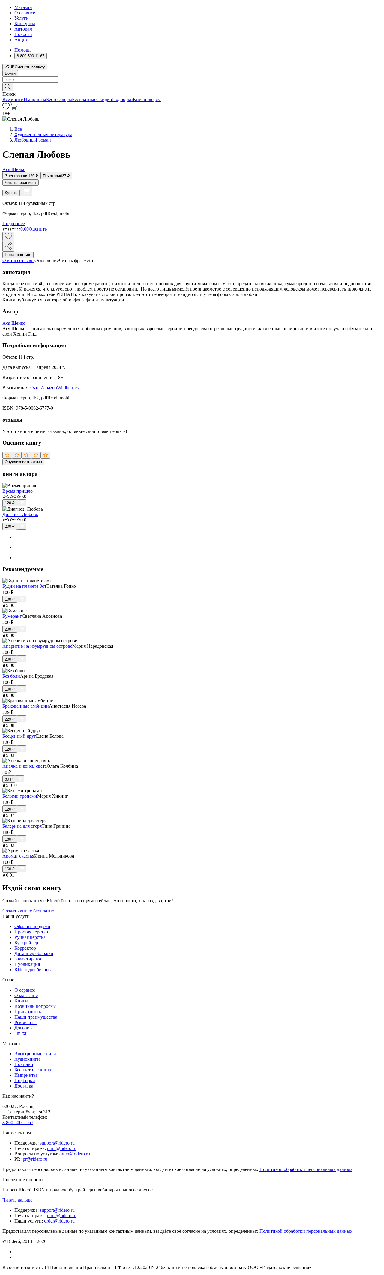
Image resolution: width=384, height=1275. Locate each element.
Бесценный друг (19, 736)
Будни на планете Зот (24, 586)
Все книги (13, 99)
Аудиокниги (27, 1059)
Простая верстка (31, 931)
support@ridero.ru (57, 1142)
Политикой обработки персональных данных (306, 1169)
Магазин (23, 7)
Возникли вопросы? (35, 1006)
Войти (10, 73)
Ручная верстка (30, 937)
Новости (23, 34)
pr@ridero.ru (35, 1159)
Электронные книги (35, 1053)
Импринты (35, 99)
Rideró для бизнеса (33, 969)
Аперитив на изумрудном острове (37, 646)
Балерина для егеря (22, 826)
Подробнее (13, 223)
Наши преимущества (35, 1017)
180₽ (10, 839)
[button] (192, 86)
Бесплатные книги (33, 1069)
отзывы (26, 260)
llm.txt (20, 1033)
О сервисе (24, 12)
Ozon (35, 387)
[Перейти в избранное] (6, 108)
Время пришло (17, 491)
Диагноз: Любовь (20, 514)
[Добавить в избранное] (8, 236)
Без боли (11, 676)
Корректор (25, 948)
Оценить (38, 228)
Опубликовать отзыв (23, 462)
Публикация (27, 964)
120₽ (10, 503)
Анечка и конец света (24, 766)
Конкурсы (24, 23)
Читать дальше (17, 1199)
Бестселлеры (59, 99)
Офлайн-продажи (32, 926)
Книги (21, 1000)
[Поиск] (7, 87)
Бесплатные (84, 99)
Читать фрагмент (20, 182)
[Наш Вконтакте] (17, 1251)
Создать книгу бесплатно (28, 910)
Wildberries (68, 387)
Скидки (104, 99)
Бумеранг (12, 616)
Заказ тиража (27, 958)
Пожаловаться (18, 254)
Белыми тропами (19, 796)
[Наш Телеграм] (17, 1257)
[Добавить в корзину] (26, 191)
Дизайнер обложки (33, 953)
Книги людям (147, 99)
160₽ (10, 869)
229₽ (10, 719)
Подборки (122, 99)
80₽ (9, 779)
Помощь (23, 49)
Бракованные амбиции (25, 706)
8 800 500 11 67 (17, 1122)
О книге (10, 260)
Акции (21, 39)
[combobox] (192, 79)
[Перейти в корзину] (14, 108)
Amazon (49, 387)
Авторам (23, 28)
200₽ (10, 526)
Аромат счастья (18, 855)
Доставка (23, 1085)
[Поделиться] (8, 246)
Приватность (27, 1011)
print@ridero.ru (61, 1148)
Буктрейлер (26, 942)
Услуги (21, 18)
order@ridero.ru (74, 1153)
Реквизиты (25, 1022)
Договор (23, 1027)
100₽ (10, 599)
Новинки (23, 1064)
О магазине (26, 995)
